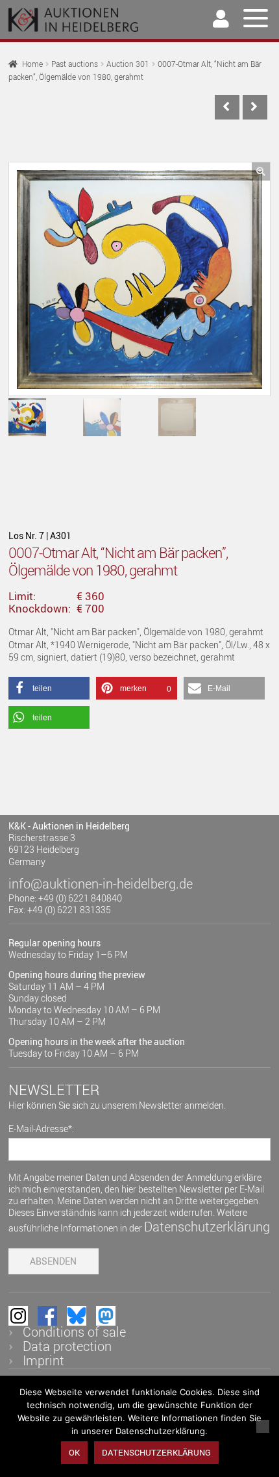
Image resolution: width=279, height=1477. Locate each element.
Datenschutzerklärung (207, 1226)
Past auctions (74, 63)
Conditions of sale (74, 1332)
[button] (261, 171)
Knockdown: (39, 608)
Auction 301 (127, 63)
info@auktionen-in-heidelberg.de (100, 883)
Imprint (43, 1360)
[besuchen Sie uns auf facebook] (47, 1316)
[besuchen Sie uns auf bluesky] (76, 1316)
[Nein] (262, 1426)
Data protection (67, 1346)
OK (74, 1452)
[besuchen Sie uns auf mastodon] (105, 1316)
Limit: (22, 596)
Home (32, 63)
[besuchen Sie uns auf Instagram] (18, 1316)
